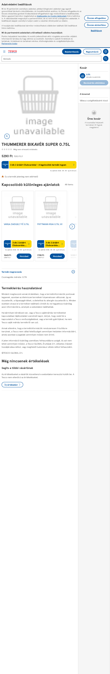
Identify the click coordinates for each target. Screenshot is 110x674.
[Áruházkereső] (105, 51)
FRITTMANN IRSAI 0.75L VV (49, 224)
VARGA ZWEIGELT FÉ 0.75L (16, 224)
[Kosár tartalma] (82, 75)
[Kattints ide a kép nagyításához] (7, 136)
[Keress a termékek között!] (105, 58)
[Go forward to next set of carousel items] (72, 226)
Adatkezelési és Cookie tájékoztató (52, 16)
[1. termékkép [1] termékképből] (39, 104)
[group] (18, 226)
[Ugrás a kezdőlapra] (12, 51)
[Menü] (4, 51)
